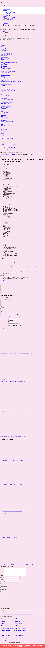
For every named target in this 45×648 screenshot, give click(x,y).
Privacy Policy (5, 639)
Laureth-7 (3, 109)
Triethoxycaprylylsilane (5, 125)
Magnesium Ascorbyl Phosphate (7, 121)
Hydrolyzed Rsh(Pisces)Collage (7, 99)
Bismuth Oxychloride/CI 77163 (7, 138)
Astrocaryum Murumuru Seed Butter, (8, 71)
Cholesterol (3, 78)
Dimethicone (3, 49)
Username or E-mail (12, 317)
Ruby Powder (3, 63)
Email (1, 579)
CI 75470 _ (3, 139)
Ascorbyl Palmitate (4, 117)
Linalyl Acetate (4, 126)
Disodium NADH (4, 76)
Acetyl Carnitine (4, 98)
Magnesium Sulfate (4, 57)
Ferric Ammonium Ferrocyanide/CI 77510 (9, 136)
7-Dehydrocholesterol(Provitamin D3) (8, 90)
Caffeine (2, 69)
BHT (2, 124)
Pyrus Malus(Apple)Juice (5, 59)
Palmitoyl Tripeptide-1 (5, 87)
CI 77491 (2, 134)
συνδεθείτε (7, 154)
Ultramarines (3, 140)
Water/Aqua (3, 44)
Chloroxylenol (3, 127)
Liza (6, 283)
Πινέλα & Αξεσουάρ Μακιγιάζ (8, 630)
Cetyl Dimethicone (4, 50)
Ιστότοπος (2, 581)
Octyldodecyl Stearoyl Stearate (6, 51)
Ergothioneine (3, 97)
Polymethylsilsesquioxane (5, 122)
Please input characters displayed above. (7, 585)
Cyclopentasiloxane (4, 45)
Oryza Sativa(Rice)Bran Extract (7, 102)
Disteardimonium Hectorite (6, 100)
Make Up (4, 24)
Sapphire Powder (4, 66)
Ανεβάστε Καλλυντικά (7, 13)
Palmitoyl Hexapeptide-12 (6, 84)
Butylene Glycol (4, 48)
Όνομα (2, 577)
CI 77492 (2, 133)
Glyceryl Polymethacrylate (6, 106)
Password (10, 320)
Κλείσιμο (2, 313)
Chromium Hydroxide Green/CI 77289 (8, 147)
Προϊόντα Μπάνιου (5, 635)
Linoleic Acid (3, 80)
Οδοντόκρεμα (18, 625)
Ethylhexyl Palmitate (5, 72)
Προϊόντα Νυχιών (19, 635)
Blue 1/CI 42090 (4, 146)
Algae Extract (3, 85)
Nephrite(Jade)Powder (5, 64)
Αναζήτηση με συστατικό (10, 11)
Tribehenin (3, 73)
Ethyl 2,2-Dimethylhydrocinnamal (7, 89)
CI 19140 (2, 143)
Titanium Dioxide (4, 131)
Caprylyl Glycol (4, 77)
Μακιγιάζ (17, 621)
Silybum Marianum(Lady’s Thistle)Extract (9, 62)
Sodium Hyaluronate (5, 103)
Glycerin (2, 82)
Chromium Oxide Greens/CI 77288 (7, 142)
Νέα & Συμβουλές (6, 9)
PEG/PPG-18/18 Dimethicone (6, 54)
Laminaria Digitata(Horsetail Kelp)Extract (8, 91)
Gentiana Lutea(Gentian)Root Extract (8, 60)
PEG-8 (2, 111)
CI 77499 (2, 135)
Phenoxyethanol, (4, 129)
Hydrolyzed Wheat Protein (6, 95)
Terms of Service (6, 638)
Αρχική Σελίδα (5, 23)
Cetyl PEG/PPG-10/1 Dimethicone (7, 53)
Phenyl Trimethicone (5, 46)
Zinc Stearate (3, 108)
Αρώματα (3, 621)
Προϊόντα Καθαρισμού (20, 630)
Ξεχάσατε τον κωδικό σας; (14, 316)
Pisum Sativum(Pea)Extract (6, 68)
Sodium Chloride (4, 116)
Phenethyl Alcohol (4, 120)
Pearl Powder (3, 67)
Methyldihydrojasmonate (5, 75)
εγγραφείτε (13, 154)
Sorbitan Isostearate (4, 113)
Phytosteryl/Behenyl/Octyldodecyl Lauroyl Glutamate (11, 81)
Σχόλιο (4, 280)
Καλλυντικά (5, 10)
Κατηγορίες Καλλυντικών (10, 12)
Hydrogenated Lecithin (5, 112)
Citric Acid (3, 118)
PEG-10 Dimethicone (5, 55)
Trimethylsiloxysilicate (5, 58)
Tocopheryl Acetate (4, 107)
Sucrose (2, 86)
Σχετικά (4, 640)
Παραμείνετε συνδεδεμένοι (15, 324)
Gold (2, 94)
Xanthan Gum (3, 115)
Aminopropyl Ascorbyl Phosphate (7, 104)
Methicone (3, 93)
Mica (2, 130)
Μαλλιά (2, 625)
